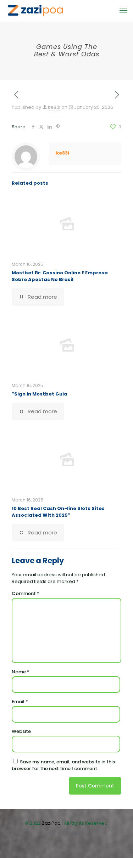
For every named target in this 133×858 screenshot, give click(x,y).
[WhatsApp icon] (51, 833)
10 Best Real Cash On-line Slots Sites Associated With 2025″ (58, 511)
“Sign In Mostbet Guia (39, 394)
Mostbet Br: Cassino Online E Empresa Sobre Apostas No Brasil (60, 276)
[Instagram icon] (81, 833)
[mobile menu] (123, 11)
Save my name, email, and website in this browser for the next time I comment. (63, 765)
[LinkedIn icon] (74, 833)
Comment (25, 593)
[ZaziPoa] (35, 10)
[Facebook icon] (59, 833)
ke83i (54, 107)
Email (20, 701)
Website (21, 731)
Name (20, 671)
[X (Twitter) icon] (66, 833)
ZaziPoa (51, 823)
